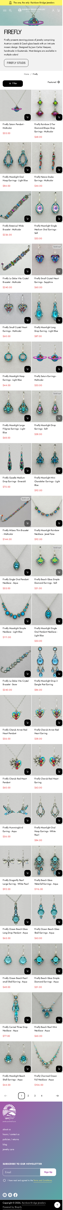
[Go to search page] (10, 10)
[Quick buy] (26, 116)
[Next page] (55, 1096)
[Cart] (55, 10)
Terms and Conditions (42, 1180)
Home (25, 74)
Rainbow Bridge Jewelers (34, 1203)
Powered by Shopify (12, 1207)
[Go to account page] (50, 10)
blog (5, 1144)
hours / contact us (11, 1134)
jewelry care (8, 1149)
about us (7, 1129)
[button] (10, 10)
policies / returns (11, 1139)
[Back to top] (55, 1205)
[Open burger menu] (5, 10)
